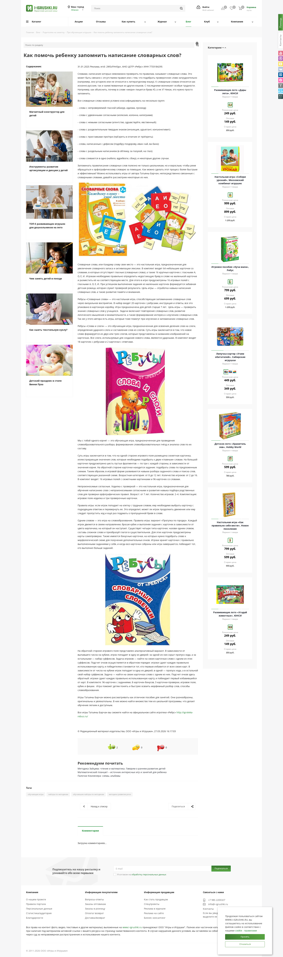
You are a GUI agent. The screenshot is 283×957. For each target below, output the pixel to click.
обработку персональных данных (149, 874)
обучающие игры (35, 794)
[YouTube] (280, 53)
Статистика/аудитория (39, 913)
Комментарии (90, 830)
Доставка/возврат (95, 917)
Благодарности (34, 917)
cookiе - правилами (246, 930)
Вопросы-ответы (94, 899)
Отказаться (245, 944)
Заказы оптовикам (95, 904)
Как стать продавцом (156, 899)
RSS (197, 43)
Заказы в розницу (95, 908)
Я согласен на (141, 874)
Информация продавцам (159, 892)
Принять (245, 936)
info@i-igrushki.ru (218, 904)
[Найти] (181, 8)
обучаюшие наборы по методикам (88, 794)
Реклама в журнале (155, 908)
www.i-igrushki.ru (132, 927)
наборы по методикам (58, 794)
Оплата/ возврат (94, 913)
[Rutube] (280, 58)
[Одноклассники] (280, 64)
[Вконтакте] (280, 69)
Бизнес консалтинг (154, 917)
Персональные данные (39, 908)
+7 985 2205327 (216, 899)
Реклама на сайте (154, 913)
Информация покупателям (101, 892)
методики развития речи (120, 794)
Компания (32, 892)
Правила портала (36, 904)
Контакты (208, 908)
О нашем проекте (36, 899)
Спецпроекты (151, 904)
